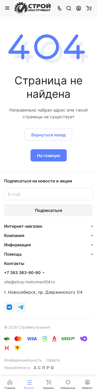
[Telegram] (21, 307)
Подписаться (48, 210)
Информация (17, 244)
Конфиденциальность (23, 360)
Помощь (13, 254)
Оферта (53, 360)
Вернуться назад (48, 134)
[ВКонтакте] (9, 307)
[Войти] (78, 8)
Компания (14, 235)
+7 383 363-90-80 (22, 272)
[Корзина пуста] (89, 8)
